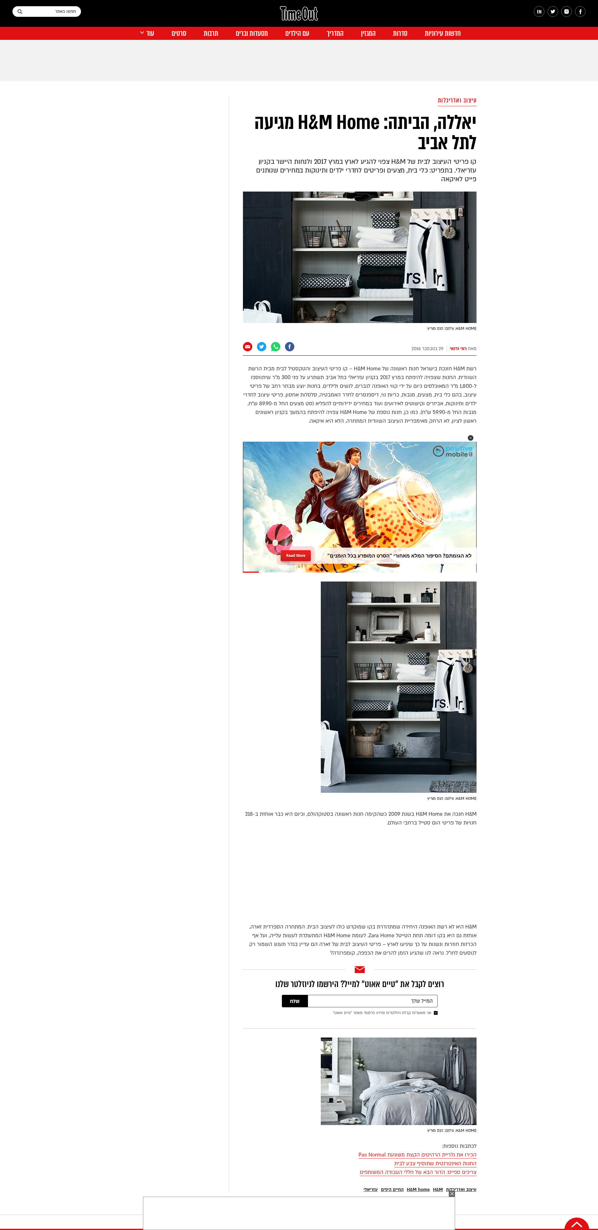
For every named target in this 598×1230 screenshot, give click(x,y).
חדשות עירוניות (443, 33)
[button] (470, 438)
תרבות (211, 33)
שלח (295, 1001)
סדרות (400, 33)
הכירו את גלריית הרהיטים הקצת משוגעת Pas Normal (417, 1154)
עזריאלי (370, 1190)
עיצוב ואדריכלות (457, 100)
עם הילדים (297, 33)
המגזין (368, 33)
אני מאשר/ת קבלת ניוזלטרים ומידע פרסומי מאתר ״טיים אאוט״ (382, 1012)
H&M (438, 1190)
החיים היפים (392, 1190)
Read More (296, 553)
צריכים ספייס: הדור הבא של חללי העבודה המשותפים (418, 1172)
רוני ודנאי (458, 349)
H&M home (418, 1190)
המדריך (335, 33)
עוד (150, 33)
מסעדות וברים (252, 33)
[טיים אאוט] (299, 16)
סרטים (179, 33)
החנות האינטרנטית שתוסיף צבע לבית (435, 1163)
